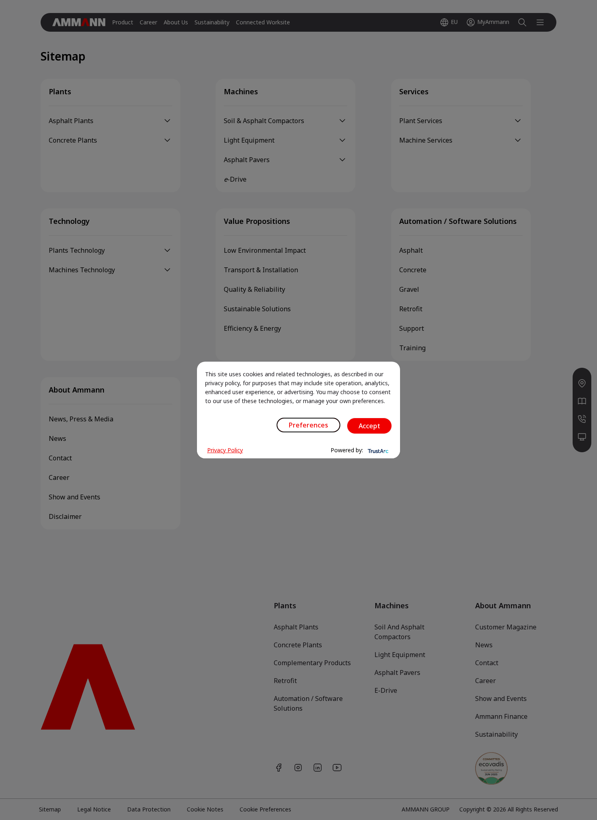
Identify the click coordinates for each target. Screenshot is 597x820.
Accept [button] (369, 425)
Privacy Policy (225, 450)
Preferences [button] (308, 425)
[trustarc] (377, 450)
